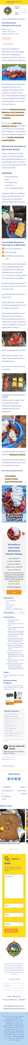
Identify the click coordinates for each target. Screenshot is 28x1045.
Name (8, 906)
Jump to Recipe (8, 44)
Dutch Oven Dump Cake (13, 481)
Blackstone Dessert (8, 766)
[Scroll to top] (24, 1016)
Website (8, 924)
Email (7, 915)
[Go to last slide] (2, 828)
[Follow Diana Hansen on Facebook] (8, 778)
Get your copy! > (14, 2)
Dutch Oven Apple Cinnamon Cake (10, 843)
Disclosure (22, 1000)
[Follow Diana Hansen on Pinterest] (19, 778)
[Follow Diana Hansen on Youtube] (15, 778)
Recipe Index (17, 7)
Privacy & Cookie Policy (10, 1000)
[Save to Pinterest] (3, 38)
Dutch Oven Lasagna (22, 790)
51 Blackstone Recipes (17, 109)
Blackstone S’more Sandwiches (13, 112)
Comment (9, 876)
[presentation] (12, 825)
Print (14, 592)
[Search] (21, 986)
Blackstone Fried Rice (17, 454)
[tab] (12, 849)
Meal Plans (16, 13)
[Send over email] (9, 38)
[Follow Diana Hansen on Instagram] (12, 778)
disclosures (11, 1020)
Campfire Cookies (11, 479)
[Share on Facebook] (6, 38)
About (9, 996)
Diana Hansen (7, 29)
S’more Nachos (10, 476)
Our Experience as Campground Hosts (7, 793)
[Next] (26, 828)
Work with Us (17, 996)
